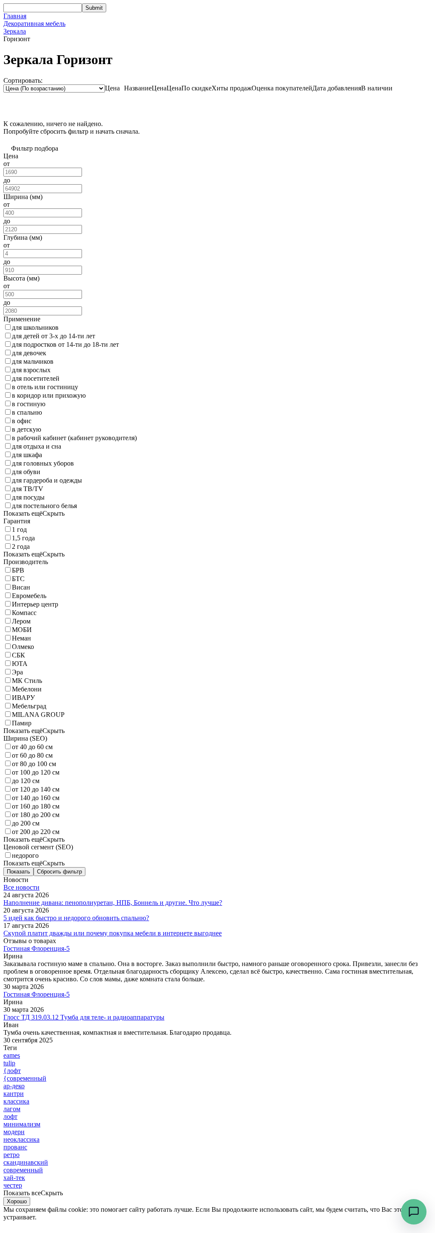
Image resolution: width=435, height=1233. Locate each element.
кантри (13, 1093)
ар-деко (14, 1086)
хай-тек (14, 1177)
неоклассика (21, 1139)
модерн (14, 1131)
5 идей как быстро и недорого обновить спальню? (76, 917)
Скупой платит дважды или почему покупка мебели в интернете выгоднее (112, 933)
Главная (14, 16)
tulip (9, 1063)
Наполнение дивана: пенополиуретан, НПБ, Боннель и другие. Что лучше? (112, 902)
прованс (15, 1147)
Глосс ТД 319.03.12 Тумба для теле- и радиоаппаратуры (83, 1017)
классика (16, 1101)
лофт (10, 1116)
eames (11, 1055)
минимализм (21, 1124)
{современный (24, 1078)
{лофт (12, 1070)
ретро (11, 1154)
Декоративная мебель (34, 23)
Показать (18, 871)
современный (23, 1170)
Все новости (21, 887)
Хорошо (17, 1201)
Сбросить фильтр (59, 871)
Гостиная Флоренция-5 (36, 948)
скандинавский (25, 1162)
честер (12, 1185)
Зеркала (14, 31)
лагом (11, 1108)
